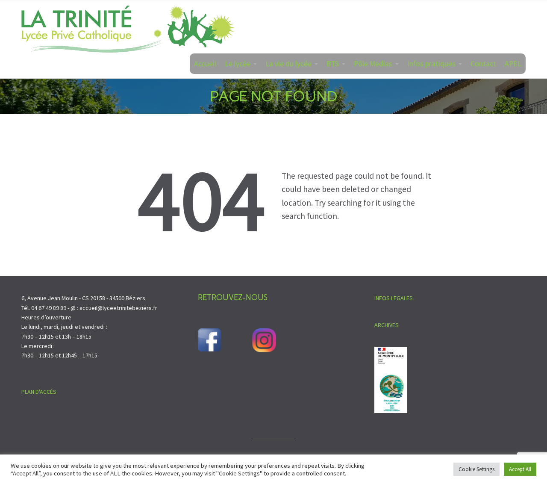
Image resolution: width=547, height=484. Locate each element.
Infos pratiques (431, 63)
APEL (513, 63)
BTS (332, 63)
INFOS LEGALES (393, 298)
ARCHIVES (386, 325)
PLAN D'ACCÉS (38, 391)
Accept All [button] (520, 469)
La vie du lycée (288, 63)
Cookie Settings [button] (476, 469)
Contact (483, 63)
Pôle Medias (373, 63)
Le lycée (237, 63)
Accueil (205, 63)
